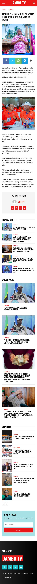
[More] (31, 61)
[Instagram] (16, 208)
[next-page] (6, 504)
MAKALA (7, 372)
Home (4, 10)
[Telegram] (24, 61)
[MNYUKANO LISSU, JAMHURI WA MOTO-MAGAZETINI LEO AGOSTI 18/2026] (7, 451)
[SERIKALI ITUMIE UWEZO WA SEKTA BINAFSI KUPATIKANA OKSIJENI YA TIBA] (7, 465)
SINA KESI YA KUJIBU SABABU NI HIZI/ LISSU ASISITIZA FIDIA (22, 495)
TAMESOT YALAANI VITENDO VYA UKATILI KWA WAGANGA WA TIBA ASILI (23, 260)
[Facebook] (6, 61)
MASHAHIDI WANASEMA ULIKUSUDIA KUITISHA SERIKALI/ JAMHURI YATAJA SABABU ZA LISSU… (23, 481)
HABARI (11, 10)
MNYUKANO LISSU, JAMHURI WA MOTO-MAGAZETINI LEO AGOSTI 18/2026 (22, 452)
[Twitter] (12, 61)
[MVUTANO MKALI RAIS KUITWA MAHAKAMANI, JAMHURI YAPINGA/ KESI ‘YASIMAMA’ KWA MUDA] (7, 249)
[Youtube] (24, 208)
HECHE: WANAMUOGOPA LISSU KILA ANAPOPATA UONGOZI (24, 228)
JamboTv (21, 202)
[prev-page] (3, 504)
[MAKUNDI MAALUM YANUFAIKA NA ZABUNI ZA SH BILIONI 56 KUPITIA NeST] (7, 269)
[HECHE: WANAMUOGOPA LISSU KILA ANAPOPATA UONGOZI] (7, 227)
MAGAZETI (16, 447)
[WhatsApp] (18, 61)
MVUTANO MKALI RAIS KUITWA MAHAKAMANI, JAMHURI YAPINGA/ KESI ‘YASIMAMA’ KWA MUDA (23, 250)
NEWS (6, 409)
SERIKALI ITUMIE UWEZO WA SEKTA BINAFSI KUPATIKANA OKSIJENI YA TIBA (23, 466)
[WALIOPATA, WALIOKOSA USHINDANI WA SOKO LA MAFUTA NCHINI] (7, 436)
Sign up (18, 530)
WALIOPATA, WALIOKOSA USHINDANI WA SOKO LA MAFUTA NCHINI (23, 438)
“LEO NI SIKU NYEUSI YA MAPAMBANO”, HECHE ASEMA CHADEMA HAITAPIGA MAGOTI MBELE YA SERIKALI (22, 238)
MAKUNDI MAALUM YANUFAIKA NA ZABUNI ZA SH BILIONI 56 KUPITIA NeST (23, 270)
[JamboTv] (15, 202)
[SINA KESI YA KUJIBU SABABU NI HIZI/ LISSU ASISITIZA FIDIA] (7, 494)
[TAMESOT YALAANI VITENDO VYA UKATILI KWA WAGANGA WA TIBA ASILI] (7, 259)
